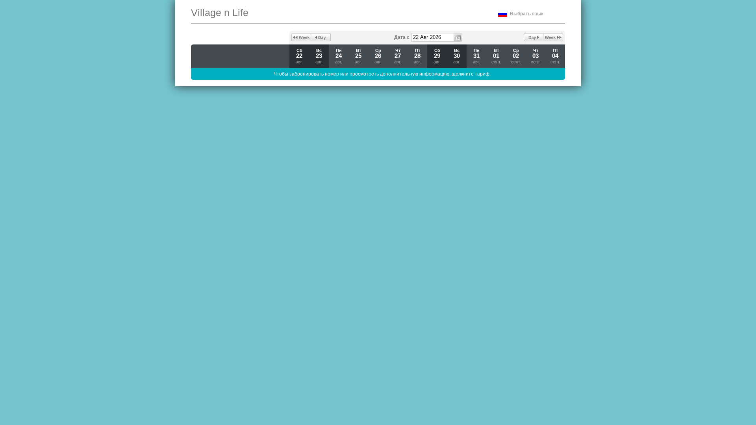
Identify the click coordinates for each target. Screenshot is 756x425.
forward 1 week (553, 37)
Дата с (402, 37)
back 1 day (321, 37)
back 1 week (301, 37)
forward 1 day (533, 37)
